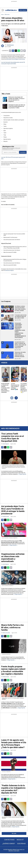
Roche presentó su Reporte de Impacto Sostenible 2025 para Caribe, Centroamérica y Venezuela (5, 388)
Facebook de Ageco (9, 270)
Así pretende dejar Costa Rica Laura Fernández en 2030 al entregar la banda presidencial (12, 510)
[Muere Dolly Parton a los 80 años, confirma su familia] (13, 646)
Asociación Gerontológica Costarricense (16, 59)
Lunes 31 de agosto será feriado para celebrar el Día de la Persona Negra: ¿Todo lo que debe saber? (13, 744)
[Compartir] (24, 51)
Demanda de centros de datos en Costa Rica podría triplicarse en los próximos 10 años (16, 106)
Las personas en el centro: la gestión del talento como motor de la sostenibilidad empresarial (20, 344)
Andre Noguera (6, 443)
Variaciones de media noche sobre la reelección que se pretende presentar (20, 354)
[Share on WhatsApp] (19, 51)
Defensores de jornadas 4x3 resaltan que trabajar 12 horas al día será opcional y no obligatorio (16, 99)
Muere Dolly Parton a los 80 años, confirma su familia (12, 627)
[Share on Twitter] (16, 51)
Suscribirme (23, 152)
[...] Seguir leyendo (12, 545)
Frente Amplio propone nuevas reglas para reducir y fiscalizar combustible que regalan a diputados (13, 670)
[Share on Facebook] (13, 51)
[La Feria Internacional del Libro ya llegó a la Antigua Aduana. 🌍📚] (15, 374)
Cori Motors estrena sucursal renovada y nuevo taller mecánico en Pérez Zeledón (20, 308)
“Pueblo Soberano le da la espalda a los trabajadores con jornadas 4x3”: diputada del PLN (13, 789)
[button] (23, 10)
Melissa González (6, 632)
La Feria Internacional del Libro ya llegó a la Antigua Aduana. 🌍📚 (15, 386)
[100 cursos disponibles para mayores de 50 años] (14, 35)
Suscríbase (21, 843)
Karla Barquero (10, 45)
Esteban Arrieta (6, 516)
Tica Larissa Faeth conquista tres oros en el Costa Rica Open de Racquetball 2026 (12, 437)
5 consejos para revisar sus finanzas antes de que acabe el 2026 (20, 316)
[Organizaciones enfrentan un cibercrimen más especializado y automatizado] (13, 577)
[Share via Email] (21, 51)
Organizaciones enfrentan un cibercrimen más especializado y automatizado (12, 557)
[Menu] (3, 10)
